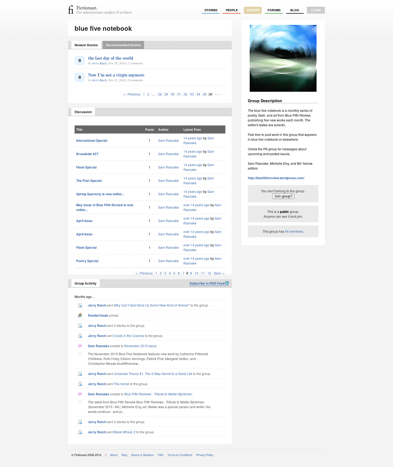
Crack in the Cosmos (129, 335)
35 (205, 94)
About (114, 455)
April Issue (84, 220)
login (316, 10)
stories (211, 10)
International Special (91, 140)
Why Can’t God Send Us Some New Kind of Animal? (152, 305)
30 (173, 94)
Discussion (83, 111)
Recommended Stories (123, 45)
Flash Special (86, 167)
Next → (219, 273)
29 (166, 94)
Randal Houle (98, 315)
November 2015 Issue (140, 345)
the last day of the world (110, 58)
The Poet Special (89, 180)
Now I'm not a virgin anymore (116, 74)
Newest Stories (86, 45)
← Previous (132, 94)
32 (185, 94)
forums (274, 10)
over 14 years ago (196, 204)
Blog (294, 10)
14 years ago (192, 138)
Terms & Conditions (179, 455)
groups (252, 10)
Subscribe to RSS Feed (207, 283)
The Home (121, 383)
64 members (294, 231)
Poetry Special (87, 260)
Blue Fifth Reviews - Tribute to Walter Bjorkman (158, 394)
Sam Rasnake (168, 140)
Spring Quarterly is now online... (100, 194)
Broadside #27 (87, 153)
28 (160, 94)
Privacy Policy (204, 455)
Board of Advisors (142, 455)
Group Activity (86, 283)
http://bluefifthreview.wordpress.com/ (276, 177)
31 (179, 94)
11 (203, 273)
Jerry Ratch (99, 63)
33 (192, 94)
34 (198, 94)
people (232, 10)
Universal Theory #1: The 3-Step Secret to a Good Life (153, 373)
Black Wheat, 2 (125, 432)
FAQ (160, 455)
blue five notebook (103, 28)
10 (196, 273)
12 (209, 273)
